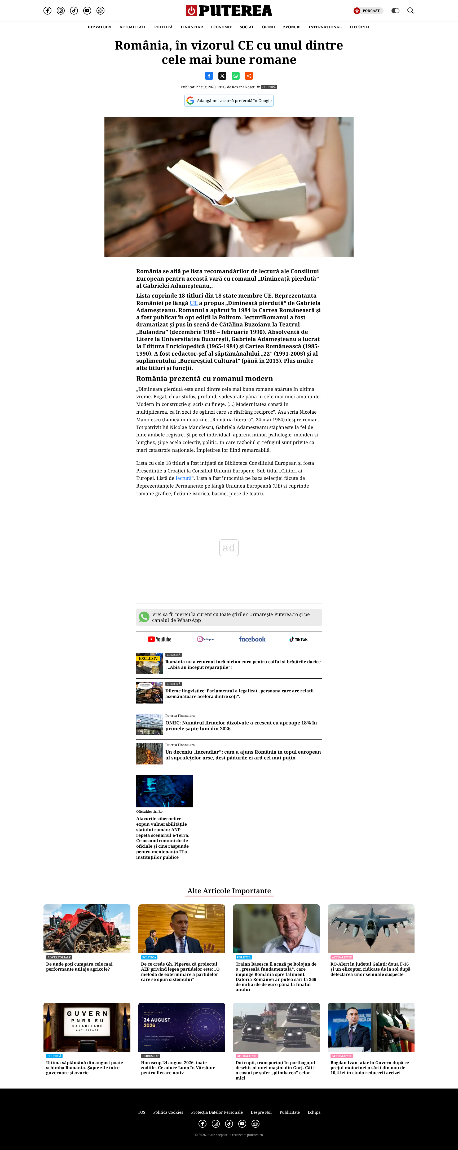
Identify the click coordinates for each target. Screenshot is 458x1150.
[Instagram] (61, 11)
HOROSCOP (150, 1056)
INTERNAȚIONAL (325, 26)
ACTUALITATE (133, 26)
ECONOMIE (221, 26)
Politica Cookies (168, 1112)
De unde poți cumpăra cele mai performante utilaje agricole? (79, 967)
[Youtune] (87, 11)
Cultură (269, 87)
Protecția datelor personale (217, 1112)
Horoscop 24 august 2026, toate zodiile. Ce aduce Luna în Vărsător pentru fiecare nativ (178, 1068)
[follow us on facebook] (252, 639)
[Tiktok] (74, 11)
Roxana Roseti (244, 87)
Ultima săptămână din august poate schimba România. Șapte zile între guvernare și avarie (84, 1068)
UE (194, 303)
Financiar (192, 26)
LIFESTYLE (360, 26)
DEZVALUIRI (100, 26)
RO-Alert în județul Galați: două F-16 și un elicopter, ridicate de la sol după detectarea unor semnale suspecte (371, 969)
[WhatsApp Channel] (100, 11)
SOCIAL (247, 26)
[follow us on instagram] (206, 639)
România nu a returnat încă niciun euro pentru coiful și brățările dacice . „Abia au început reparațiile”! (243, 664)
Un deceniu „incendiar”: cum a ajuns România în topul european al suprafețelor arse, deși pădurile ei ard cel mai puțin (243, 754)
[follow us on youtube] (159, 639)
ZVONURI (292, 26)
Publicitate (290, 1112)
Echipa (314, 1112)
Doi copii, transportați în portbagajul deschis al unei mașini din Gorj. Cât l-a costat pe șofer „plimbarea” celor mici (276, 1070)
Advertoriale (59, 957)
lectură (184, 478)
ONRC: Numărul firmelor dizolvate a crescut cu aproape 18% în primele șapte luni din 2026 (241, 725)
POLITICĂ (163, 26)
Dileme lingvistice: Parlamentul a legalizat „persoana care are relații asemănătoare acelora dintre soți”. (239, 693)
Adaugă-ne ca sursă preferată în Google (234, 100)
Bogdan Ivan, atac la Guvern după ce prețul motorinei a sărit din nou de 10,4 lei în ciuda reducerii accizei (370, 1068)
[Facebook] (47, 11)
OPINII (268, 26)
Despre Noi (261, 1112)
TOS (141, 1112)
